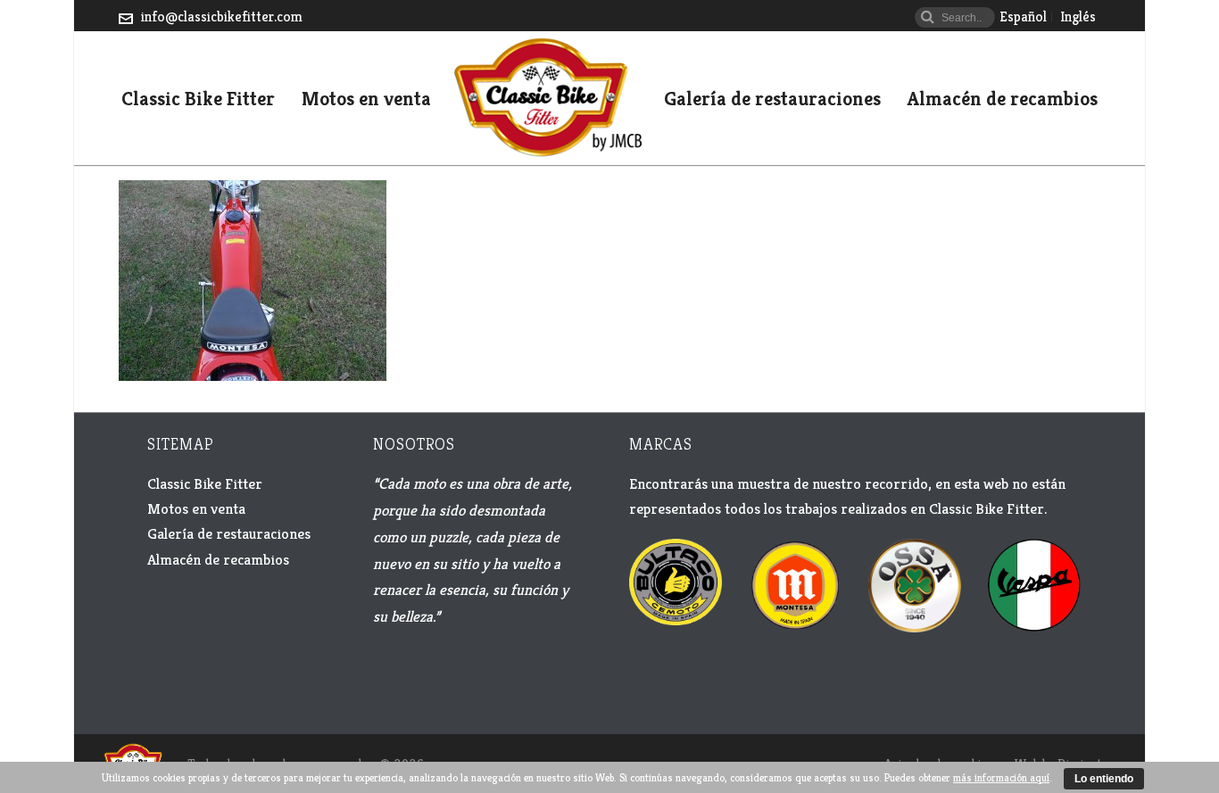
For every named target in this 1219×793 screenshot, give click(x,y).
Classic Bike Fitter (198, 100)
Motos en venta (366, 100)
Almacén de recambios (1003, 100)
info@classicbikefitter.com (222, 16)
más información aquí (1001, 777)
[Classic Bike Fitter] (547, 98)
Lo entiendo (1103, 778)
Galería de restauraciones (772, 100)
